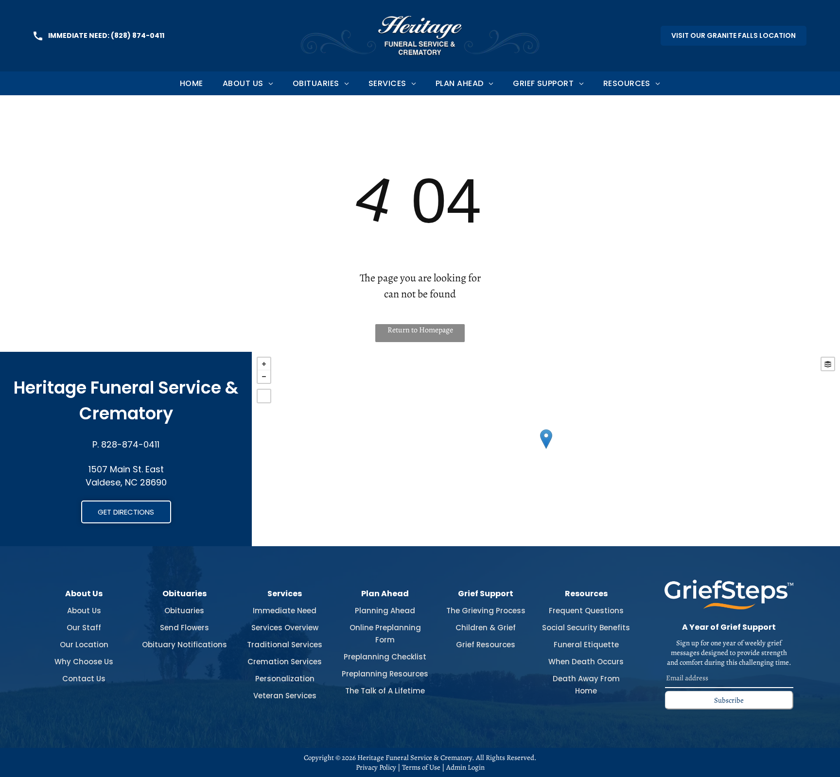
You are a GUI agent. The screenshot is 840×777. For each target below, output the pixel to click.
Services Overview (284, 627)
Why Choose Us (83, 661)
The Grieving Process (485, 610)
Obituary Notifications (184, 644)
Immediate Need (284, 610)
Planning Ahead (385, 610)
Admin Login (465, 767)
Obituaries (184, 610)
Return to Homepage (420, 330)
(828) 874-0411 (137, 35)
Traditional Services (284, 644)
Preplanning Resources (385, 674)
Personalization (285, 678)
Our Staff (84, 627)
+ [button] (264, 364)
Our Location (84, 644)
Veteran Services (284, 696)
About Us (84, 610)
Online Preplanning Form (385, 633)
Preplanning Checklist (385, 657)
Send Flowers (184, 627)
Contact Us (83, 678)
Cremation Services (284, 661)
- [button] (264, 376)
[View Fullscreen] (264, 396)
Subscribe (729, 700)
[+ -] (546, 449)
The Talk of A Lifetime (385, 691)
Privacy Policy (376, 767)
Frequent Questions (586, 610)
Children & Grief (485, 627)
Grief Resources (485, 644)
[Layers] (828, 364)
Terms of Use (421, 767)
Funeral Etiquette (586, 644)
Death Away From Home (586, 684)
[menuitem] (191, 83)
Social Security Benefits (586, 627)
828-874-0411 (130, 444)
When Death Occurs (586, 661)
